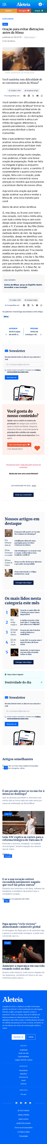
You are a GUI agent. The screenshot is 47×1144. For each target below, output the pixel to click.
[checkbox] (5, 370)
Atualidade (23, 1050)
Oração (37, 11)
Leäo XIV (8, 814)
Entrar (31, 1037)
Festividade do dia (18, 682)
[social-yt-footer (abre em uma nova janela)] (17, 1103)
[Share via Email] (37, 96)
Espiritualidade (7, 19)
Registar (8, 11)
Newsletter (23, 1070)
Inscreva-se (23, 1077)
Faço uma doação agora (18, 444)
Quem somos (23, 1119)
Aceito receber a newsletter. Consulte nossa (24, 371)
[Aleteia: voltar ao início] (23, 4)
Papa (6, 901)
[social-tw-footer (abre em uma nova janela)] (26, 1103)
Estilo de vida (23, 1053)
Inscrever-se (11, 377)
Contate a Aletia (24, 1132)
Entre (34, 486)
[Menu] (8, 4)
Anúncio (23, 1084)
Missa (6, 316)
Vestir (23, 1080)
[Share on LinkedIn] (29, 96)
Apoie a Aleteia (23, 1115)
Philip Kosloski (29, 37)
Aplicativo (23, 1074)
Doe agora (22, 11)
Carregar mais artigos (23, 583)
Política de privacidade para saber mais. (24, 371)
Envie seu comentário (23, 495)
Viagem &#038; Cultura (23, 1060)
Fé (6, 768)
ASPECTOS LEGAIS (23, 1123)
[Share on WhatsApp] (42, 96)
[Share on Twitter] (33, 96)
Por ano (23, 1094)
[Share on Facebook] (24, 96)
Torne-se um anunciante (23, 1128)
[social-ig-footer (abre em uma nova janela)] (30, 1103)
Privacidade (23, 1136)
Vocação (8, 856)
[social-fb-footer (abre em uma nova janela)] (21, 1103)
